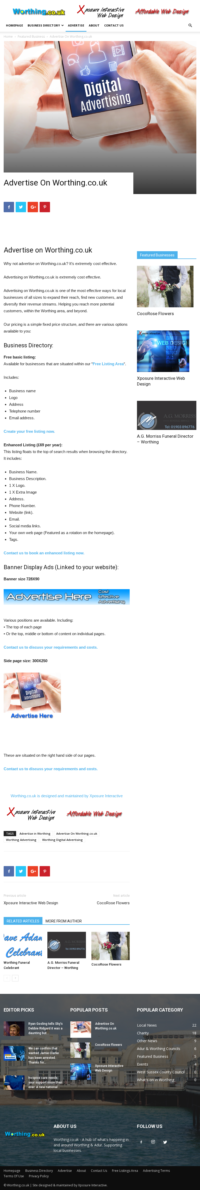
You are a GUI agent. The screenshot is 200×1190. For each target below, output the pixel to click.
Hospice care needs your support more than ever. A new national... (45, 1082)
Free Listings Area (125, 1170)
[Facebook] (141, 1142)
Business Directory (44, 25)
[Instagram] (153, 1142)
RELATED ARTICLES (23, 921)
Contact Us (114, 25)
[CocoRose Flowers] (110, 946)
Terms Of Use (14, 1176)
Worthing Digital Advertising (62, 840)
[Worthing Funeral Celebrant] (23, 945)
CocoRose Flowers (113, 903)
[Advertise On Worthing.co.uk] (80, 1029)
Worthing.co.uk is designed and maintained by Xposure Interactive (67, 796)
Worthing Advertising (21, 840)
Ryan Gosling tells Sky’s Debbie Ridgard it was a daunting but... (45, 1028)
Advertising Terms (156, 1170)
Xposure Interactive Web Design (31, 903)
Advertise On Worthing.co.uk (76, 833)
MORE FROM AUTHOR (64, 921)
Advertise (76, 25)
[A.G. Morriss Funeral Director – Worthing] (66, 945)
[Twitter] (165, 1142)
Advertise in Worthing (35, 833)
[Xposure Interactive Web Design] (166, 351)
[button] (190, 25)
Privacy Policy (39, 1176)
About (94, 25)
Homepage (14, 25)
